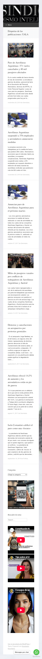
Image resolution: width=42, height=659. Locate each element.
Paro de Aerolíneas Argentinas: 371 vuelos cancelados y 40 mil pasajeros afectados (19, 67)
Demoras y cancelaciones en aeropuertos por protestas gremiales (20, 328)
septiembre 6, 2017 (14, 364)
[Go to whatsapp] (36, 652)
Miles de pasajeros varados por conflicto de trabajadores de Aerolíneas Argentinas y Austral (20, 278)
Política (25, 458)
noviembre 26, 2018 (14, 102)
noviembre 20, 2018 (14, 175)
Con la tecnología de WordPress (19, 644)
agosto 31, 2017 (13, 413)
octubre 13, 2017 (13, 313)
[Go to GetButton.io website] (36, 656)
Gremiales (26, 102)
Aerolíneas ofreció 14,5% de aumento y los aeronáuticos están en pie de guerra (20, 380)
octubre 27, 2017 (13, 243)
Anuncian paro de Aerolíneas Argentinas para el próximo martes (21, 207)
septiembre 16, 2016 (14, 458)
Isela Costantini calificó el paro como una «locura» (20, 426)
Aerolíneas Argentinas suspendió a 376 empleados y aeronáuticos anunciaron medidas (21, 137)
